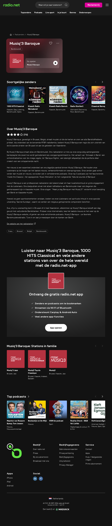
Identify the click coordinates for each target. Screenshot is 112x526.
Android (10, 486)
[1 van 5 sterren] (8, 134)
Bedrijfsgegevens (66, 457)
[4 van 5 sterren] (18, 134)
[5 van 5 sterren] (21, 134)
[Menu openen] (107, 5)
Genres (73, 13)
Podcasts (38, 13)
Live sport (49, 13)
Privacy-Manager (66, 465)
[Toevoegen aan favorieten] (50, 43)
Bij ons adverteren (40, 457)
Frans (10, 231)
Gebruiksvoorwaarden (68, 449)
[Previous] (95, 81)
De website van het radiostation (20, 224)
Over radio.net (39, 449)
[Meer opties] (57, 43)
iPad (9, 482)
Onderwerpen (85, 13)
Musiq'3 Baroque (33, 65)
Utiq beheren (64, 461)
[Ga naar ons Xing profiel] (41, 478)
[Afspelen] (55, 63)
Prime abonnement (94, 464)
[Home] (11, 34)
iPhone (10, 478)
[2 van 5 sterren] (11, 134)
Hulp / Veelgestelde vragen (94, 458)
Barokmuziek (16, 49)
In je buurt (62, 13)
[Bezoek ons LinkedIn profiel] (35, 478)
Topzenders (26, 13)
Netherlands (57, 499)
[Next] (102, 81)
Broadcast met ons (41, 461)
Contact (89, 449)
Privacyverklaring (66, 453)
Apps (88, 453)
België (29, 231)
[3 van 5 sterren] (15, 134)
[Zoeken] (66, 5)
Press (35, 453)
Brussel (20, 231)
